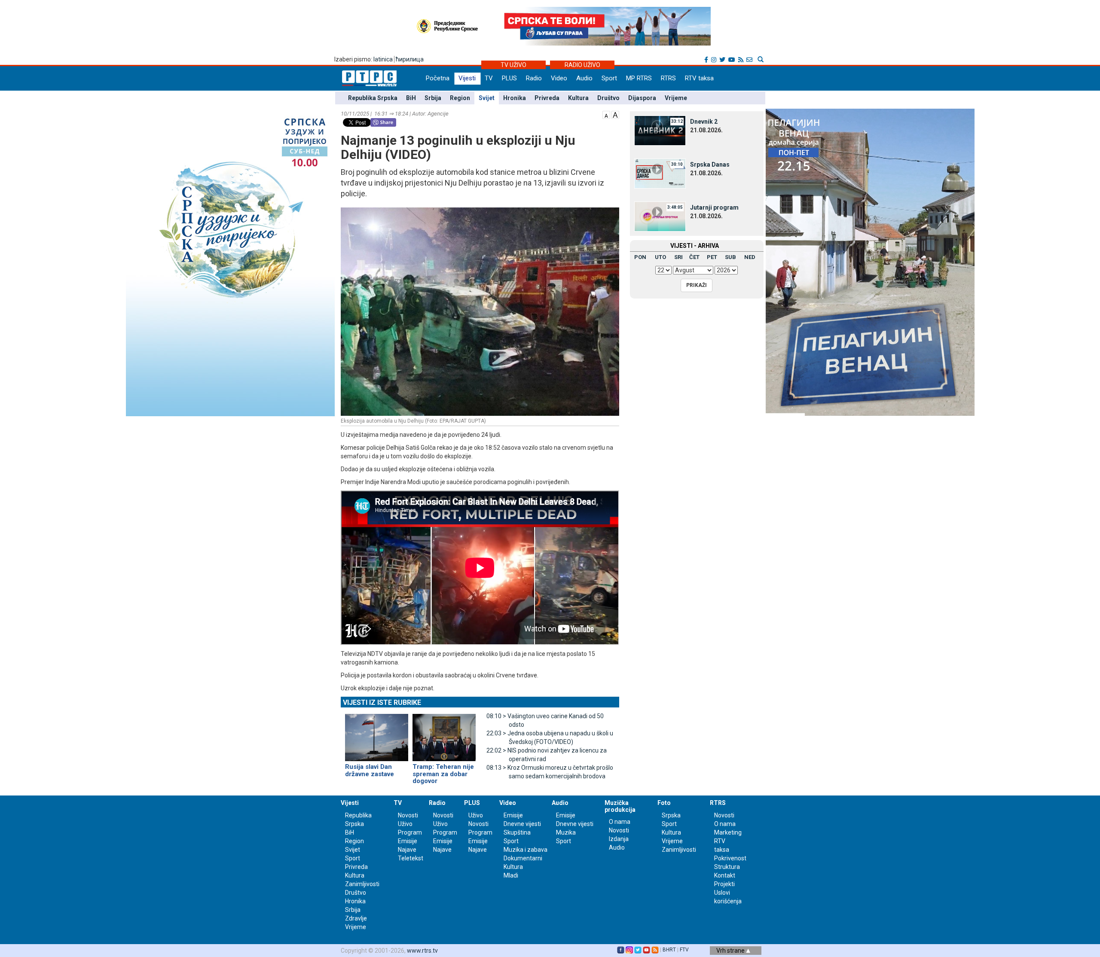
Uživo (405, 823)
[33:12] (660, 130)
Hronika (514, 97)
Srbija (433, 97)
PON (640, 257)
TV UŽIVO (513, 64)
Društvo (608, 97)
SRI (678, 257)
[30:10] (660, 173)
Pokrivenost (730, 858)
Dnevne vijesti (522, 823)
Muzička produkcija (620, 806)
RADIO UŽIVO (582, 64)
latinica (383, 59)
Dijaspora (642, 97)
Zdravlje (356, 918)
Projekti (724, 884)
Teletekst (410, 858)
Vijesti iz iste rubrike (382, 702)
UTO (660, 257)
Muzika (566, 832)
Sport (609, 78)
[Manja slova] (606, 114)
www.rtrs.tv (422, 950)
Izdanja (619, 838)
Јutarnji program (714, 207)
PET (712, 257)
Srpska (671, 815)
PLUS (509, 78)
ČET (694, 257)
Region (460, 97)
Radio (534, 78)
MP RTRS (639, 78)
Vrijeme (676, 97)
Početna (437, 78)
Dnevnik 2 (704, 121)
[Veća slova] (615, 114)
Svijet (487, 97)
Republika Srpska (372, 97)
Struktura (727, 866)
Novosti (408, 815)
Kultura (578, 97)
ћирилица (410, 59)
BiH (411, 97)
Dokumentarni (523, 858)
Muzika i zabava (525, 849)
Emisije (407, 841)
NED (749, 257)
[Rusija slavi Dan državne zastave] (376, 734)
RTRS (668, 78)
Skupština (517, 832)
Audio (584, 78)
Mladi (511, 875)
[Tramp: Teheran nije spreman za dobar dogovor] (444, 734)
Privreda (547, 97)
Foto (664, 802)
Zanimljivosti (362, 884)
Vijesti (467, 78)
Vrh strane (731, 950)
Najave (407, 849)
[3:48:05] (660, 216)
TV (489, 78)
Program (410, 832)
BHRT (669, 950)
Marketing (728, 832)
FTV (684, 950)
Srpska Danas (710, 164)
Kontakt (724, 875)
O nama (619, 821)
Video (559, 78)
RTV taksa (699, 78)
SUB (730, 257)
